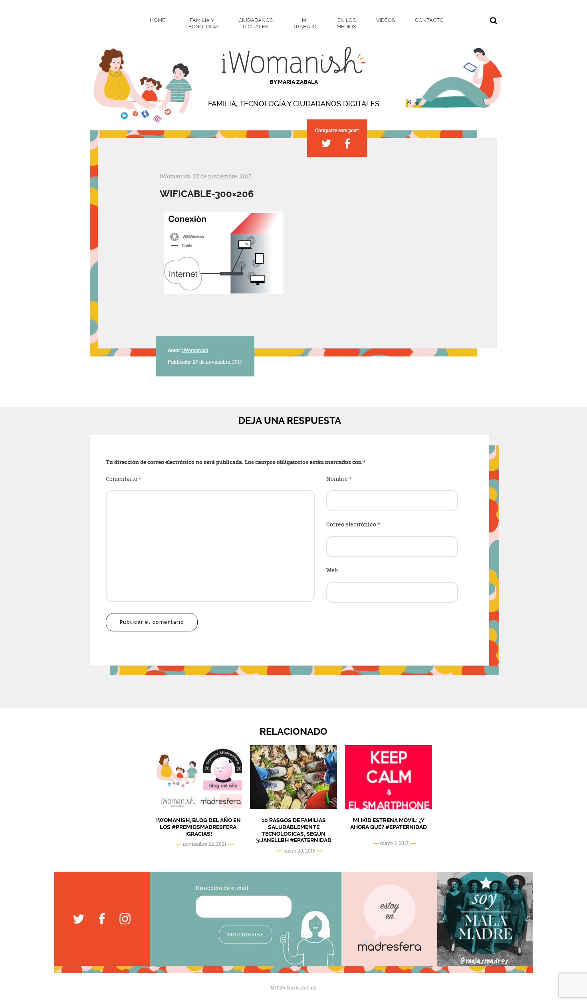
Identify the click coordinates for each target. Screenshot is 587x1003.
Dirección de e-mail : (223, 888)
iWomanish (175, 176)
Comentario (123, 479)
